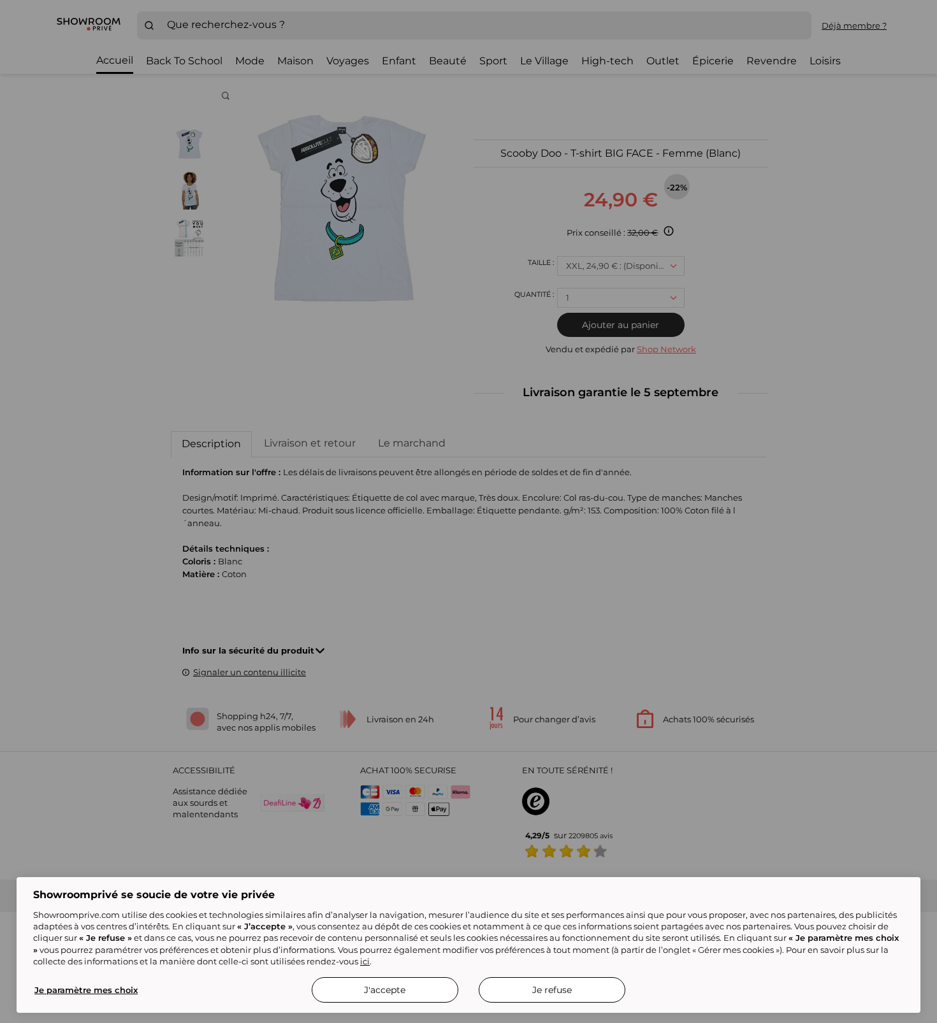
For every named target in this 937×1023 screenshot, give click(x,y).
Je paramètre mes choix (86, 990)
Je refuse (552, 990)
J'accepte (384, 990)
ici (365, 961)
